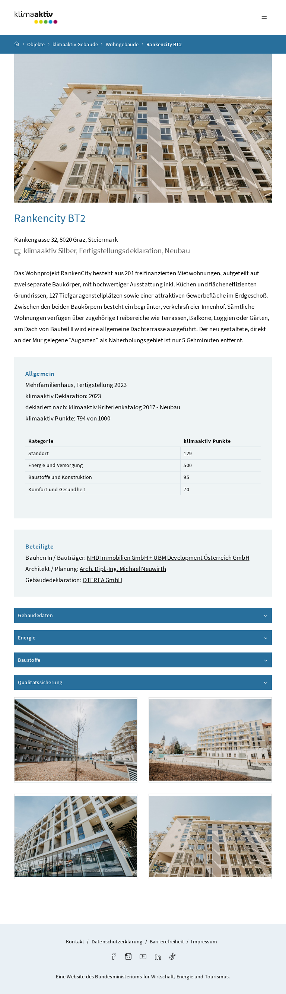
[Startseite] (16, 44)
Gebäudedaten (56, 615)
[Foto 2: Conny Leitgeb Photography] (210, 740)
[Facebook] (113, 957)
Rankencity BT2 (164, 44)
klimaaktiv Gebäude (75, 44)
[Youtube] (143, 957)
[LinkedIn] (158, 957)
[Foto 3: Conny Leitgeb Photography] (76, 836)
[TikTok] (172, 957)
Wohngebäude (122, 44)
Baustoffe (50, 660)
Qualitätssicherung (61, 682)
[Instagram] (128, 957)
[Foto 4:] (210, 836)
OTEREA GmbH (102, 580)
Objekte (36, 44)
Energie (47, 637)
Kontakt (75, 941)
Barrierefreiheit (167, 941)
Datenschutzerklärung (117, 941)
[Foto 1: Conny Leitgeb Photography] (76, 740)
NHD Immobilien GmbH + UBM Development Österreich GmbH (168, 557)
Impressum (204, 941)
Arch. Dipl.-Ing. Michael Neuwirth (123, 569)
